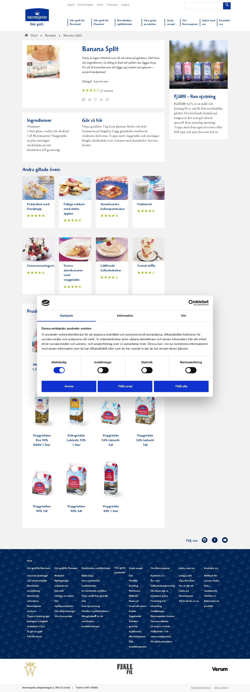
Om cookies (221, 688)
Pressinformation (201, 688)
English (125, 5)
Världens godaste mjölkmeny (135, 626)
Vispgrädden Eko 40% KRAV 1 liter (42, 440)
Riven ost (134, 601)
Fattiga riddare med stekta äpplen (74, 209)
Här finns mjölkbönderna (95, 611)
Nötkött (133, 596)
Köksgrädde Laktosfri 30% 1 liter (76, 440)
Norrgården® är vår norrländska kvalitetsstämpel (92, 621)
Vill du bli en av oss (189, 601)
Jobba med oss (187, 568)
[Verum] (220, 669)
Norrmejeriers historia (162, 616)
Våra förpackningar (64, 611)
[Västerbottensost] (30, 669)
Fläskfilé (133, 581)
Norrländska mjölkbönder (96, 568)
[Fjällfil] (125, 669)
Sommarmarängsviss (41, 266)
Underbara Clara (36, 626)
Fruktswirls (144, 204)
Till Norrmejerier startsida (37, 17)
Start (29, 561)
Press (100, 5)
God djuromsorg (91, 606)
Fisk (131, 576)
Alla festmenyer (137, 637)
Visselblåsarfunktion (161, 642)
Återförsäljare (86, 5)
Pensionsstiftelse (159, 621)
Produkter (112, 5)
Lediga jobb (185, 576)
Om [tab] (183, 315)
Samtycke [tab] (66, 315)
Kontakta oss (158, 576)
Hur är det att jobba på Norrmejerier (186, 591)
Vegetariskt (135, 616)
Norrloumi (134, 591)
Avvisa (68, 386)
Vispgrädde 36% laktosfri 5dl (145, 440)
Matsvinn (59, 576)
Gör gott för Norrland (38, 568)
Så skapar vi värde (160, 626)
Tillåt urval (125, 386)
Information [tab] (125, 315)
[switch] (103, 370)
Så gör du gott (34, 632)
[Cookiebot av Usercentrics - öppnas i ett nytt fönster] (191, 303)
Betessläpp (88, 576)
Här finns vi (210, 596)
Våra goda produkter (120, 570)
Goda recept (136, 568)
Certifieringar (158, 611)
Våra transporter (63, 616)
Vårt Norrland (34, 637)
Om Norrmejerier (160, 568)
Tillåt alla (181, 386)
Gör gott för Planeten (66, 568)
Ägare (71, 5)
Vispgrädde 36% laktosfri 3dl (111, 440)
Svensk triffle (146, 266)
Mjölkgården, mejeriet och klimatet (61, 586)
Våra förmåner (187, 581)
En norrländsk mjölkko (94, 591)
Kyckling (133, 586)
